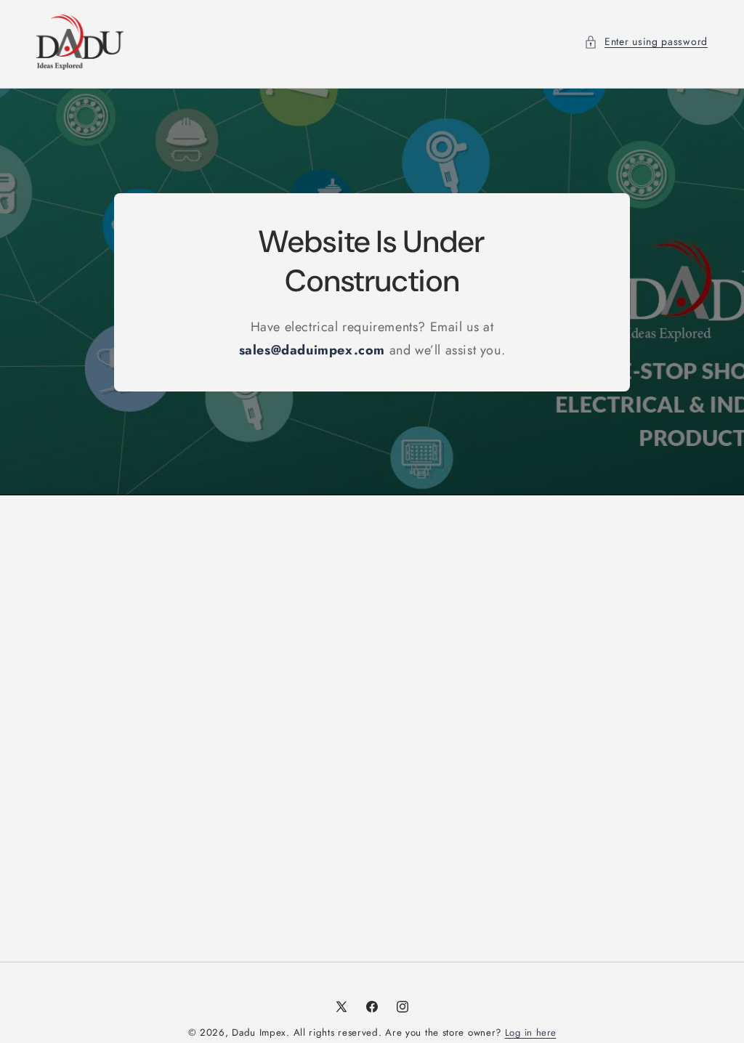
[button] (646, 42)
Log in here (531, 1032)
